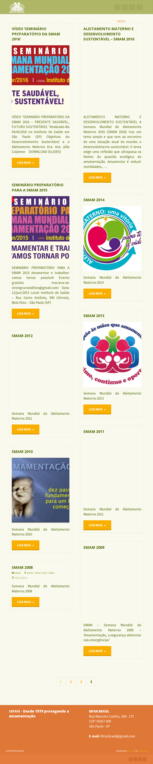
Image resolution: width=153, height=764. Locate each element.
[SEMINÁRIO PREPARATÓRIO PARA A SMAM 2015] (55, 229)
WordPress (142, 750)
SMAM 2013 (93, 315)
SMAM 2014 (93, 199)
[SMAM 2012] (55, 374)
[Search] (48, 35)
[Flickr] (140, 7)
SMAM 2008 (22, 567)
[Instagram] (125, 7)
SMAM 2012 (22, 335)
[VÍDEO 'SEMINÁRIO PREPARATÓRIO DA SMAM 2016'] (55, 78)
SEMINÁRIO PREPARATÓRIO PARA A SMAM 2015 (37, 187)
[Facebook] (117, 7)
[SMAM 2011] (126, 470)
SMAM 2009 (93, 547)
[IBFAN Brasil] (17, 7)
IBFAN (86, 569)
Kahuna (131, 750)
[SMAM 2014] (126, 238)
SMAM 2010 (22, 451)
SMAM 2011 (93, 431)
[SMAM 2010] (55, 490)
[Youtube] (132, 7)
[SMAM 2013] (126, 354)
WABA (12, 219)
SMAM (86, 52)
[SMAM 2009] (126, 586)
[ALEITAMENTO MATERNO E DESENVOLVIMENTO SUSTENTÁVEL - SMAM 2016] (126, 78)
